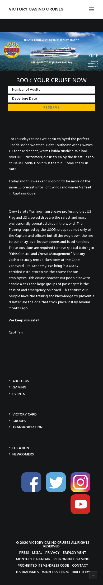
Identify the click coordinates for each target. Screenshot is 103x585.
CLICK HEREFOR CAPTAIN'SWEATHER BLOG (93, 64)
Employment (74, 552)
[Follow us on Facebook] (33, 491)
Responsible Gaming (72, 559)
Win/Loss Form (55, 572)
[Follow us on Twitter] (58, 491)
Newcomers (23, 454)
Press (24, 552)
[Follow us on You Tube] (82, 513)
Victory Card (24, 414)
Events (18, 394)
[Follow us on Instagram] (82, 491)
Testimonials (27, 572)
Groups (19, 421)
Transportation (27, 427)
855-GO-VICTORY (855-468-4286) (51, 63)
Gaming (19, 387)
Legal (37, 552)
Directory (81, 572)
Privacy (52, 552)
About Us (20, 381)
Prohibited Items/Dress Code (43, 565)
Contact (80, 565)
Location (20, 448)
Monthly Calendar (33, 559)
